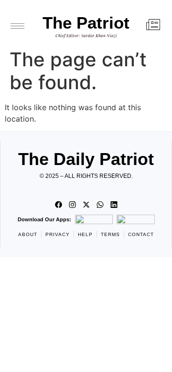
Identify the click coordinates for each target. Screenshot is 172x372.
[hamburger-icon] (17, 26)
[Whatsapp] (100, 204)
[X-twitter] (86, 204)
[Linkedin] (114, 204)
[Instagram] (72, 204)
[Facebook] (58, 204)
